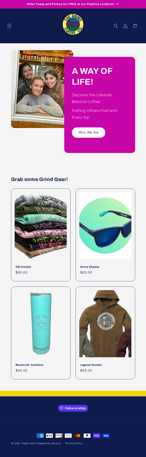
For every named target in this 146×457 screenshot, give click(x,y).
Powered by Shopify (48, 443)
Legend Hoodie (91, 364)
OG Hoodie (23, 266)
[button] (9, 26)
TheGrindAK (28, 443)
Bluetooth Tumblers (30, 364)
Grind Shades (89, 266)
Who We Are (89, 132)
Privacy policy (73, 443)
